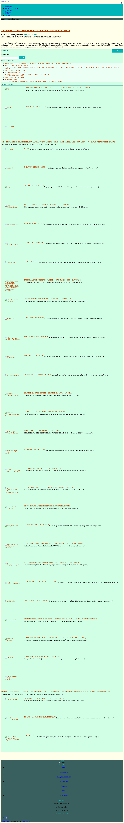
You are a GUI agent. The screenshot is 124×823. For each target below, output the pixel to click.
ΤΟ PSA (7, 69)
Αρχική (7, 5)
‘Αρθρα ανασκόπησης (11, 8)
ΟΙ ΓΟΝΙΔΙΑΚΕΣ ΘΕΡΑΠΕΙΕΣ (15, 72)
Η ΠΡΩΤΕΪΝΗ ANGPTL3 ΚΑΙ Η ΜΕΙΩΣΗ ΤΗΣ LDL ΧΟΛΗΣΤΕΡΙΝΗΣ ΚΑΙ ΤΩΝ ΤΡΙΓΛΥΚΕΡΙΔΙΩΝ (38, 63)
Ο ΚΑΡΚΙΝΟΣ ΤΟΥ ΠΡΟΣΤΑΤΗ (15, 70)
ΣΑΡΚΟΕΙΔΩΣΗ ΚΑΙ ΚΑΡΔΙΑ (15, 76)
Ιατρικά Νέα (8, 10)
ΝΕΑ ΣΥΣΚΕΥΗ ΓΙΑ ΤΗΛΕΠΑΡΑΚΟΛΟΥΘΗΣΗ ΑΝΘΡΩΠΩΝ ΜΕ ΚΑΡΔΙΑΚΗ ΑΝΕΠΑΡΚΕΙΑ (35, 31)
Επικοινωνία (8, 15)
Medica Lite (6, 821)
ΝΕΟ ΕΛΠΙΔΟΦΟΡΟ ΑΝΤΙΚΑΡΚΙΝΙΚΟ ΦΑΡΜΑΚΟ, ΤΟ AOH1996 (27, 74)
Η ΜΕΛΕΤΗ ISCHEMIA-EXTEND (16, 65)
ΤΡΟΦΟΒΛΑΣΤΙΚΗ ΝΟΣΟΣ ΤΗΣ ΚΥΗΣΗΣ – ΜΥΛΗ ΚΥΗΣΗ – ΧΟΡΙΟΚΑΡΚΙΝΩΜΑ (33, 81)
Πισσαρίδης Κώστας (30, 35)
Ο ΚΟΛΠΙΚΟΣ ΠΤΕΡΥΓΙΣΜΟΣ (15, 77)
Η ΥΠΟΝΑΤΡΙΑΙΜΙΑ (12, 79)
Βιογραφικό (8, 6)
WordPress (26, 821)
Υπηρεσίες (8, 12)
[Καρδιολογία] (5, 1)
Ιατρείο (7, 13)
